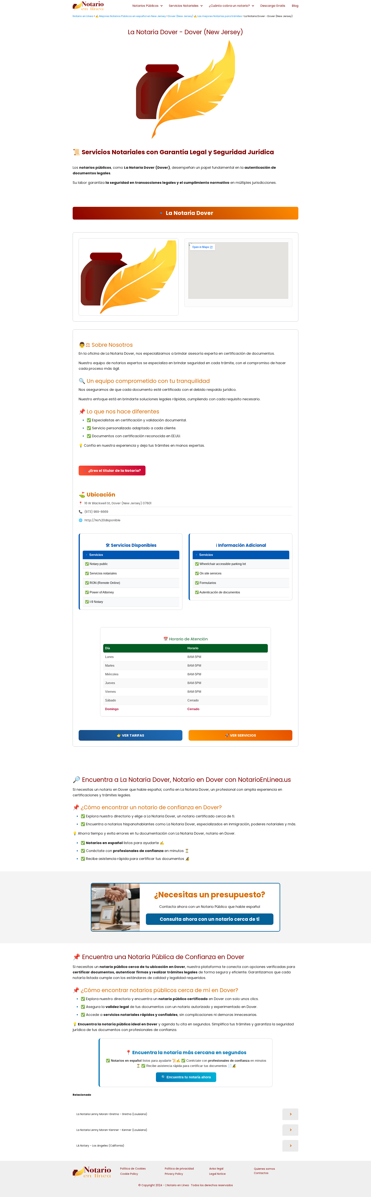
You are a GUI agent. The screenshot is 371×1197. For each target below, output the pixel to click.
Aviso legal (216, 1169)
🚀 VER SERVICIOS (240, 735)
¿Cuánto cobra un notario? (229, 5)
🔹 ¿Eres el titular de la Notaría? (112, 470)
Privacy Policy (174, 1174)
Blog (295, 5)
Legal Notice (217, 1174)
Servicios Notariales (183, 5)
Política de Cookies (133, 1169)
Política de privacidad (179, 1169)
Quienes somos (264, 1169)
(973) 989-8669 (96, 511)
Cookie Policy (129, 1174)
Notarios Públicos (145, 5)
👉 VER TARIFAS (130, 735)
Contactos (261, 1173)
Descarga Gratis (272, 5)
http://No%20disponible (102, 520)
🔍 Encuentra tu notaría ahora (186, 1077)
